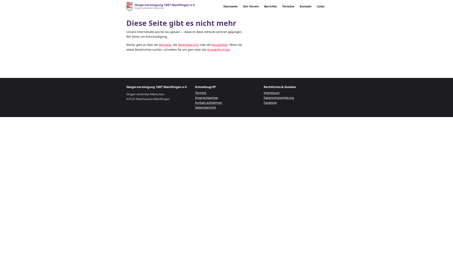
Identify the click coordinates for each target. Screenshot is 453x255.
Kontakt (305, 6)
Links (320, 6)
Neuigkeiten (219, 45)
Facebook (270, 103)
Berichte (270, 6)
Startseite (230, 6)
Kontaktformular (218, 49)
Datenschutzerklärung (279, 98)
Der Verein (251, 6)
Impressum (272, 93)
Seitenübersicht (188, 45)
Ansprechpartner (206, 98)
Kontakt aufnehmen (208, 103)
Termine (288, 6)
